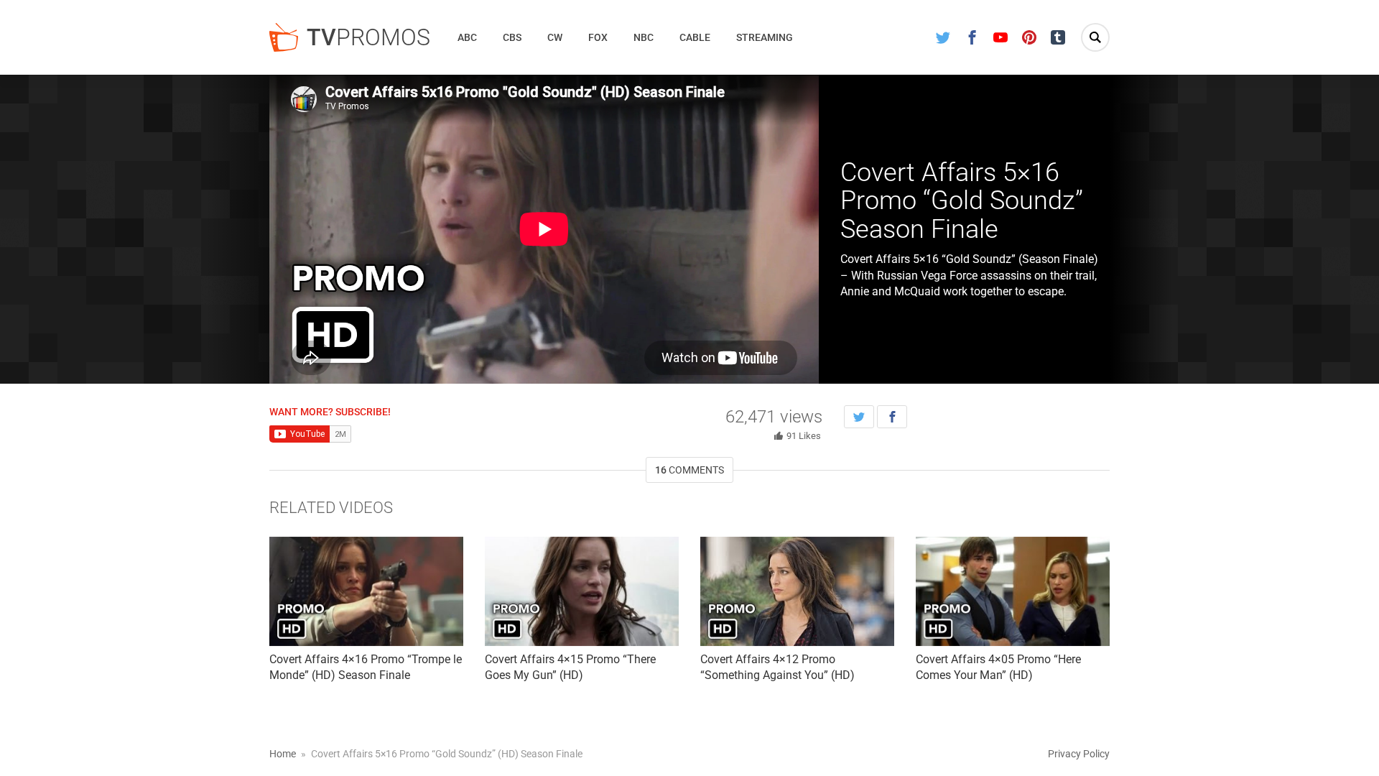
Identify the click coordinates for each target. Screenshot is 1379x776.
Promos (368, 37)
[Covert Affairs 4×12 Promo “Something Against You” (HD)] (797, 591)
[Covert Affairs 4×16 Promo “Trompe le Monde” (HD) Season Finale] (366, 591)
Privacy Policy (1079, 753)
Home (282, 753)
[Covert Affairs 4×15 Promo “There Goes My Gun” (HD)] (582, 591)
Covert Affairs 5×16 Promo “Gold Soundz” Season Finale (961, 200)
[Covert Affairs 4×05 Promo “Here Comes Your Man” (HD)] (1013, 591)
